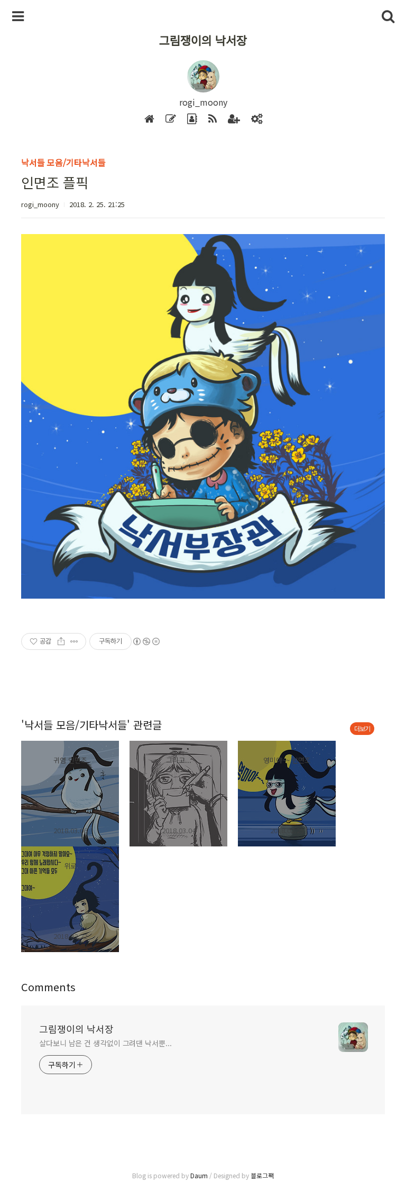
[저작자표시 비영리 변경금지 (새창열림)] (146, 641)
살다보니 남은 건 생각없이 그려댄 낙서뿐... (105, 1043)
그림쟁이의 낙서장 (203, 40)
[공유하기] (61, 641)
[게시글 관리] (74, 641)
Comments (48, 986)
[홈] (149, 119)
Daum (199, 1175)
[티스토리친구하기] (234, 119)
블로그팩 (262, 1175)
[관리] (256, 119)
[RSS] (212, 119)
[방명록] (192, 119)
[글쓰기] (170, 119)
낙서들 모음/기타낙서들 (63, 162)
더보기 (362, 728)
